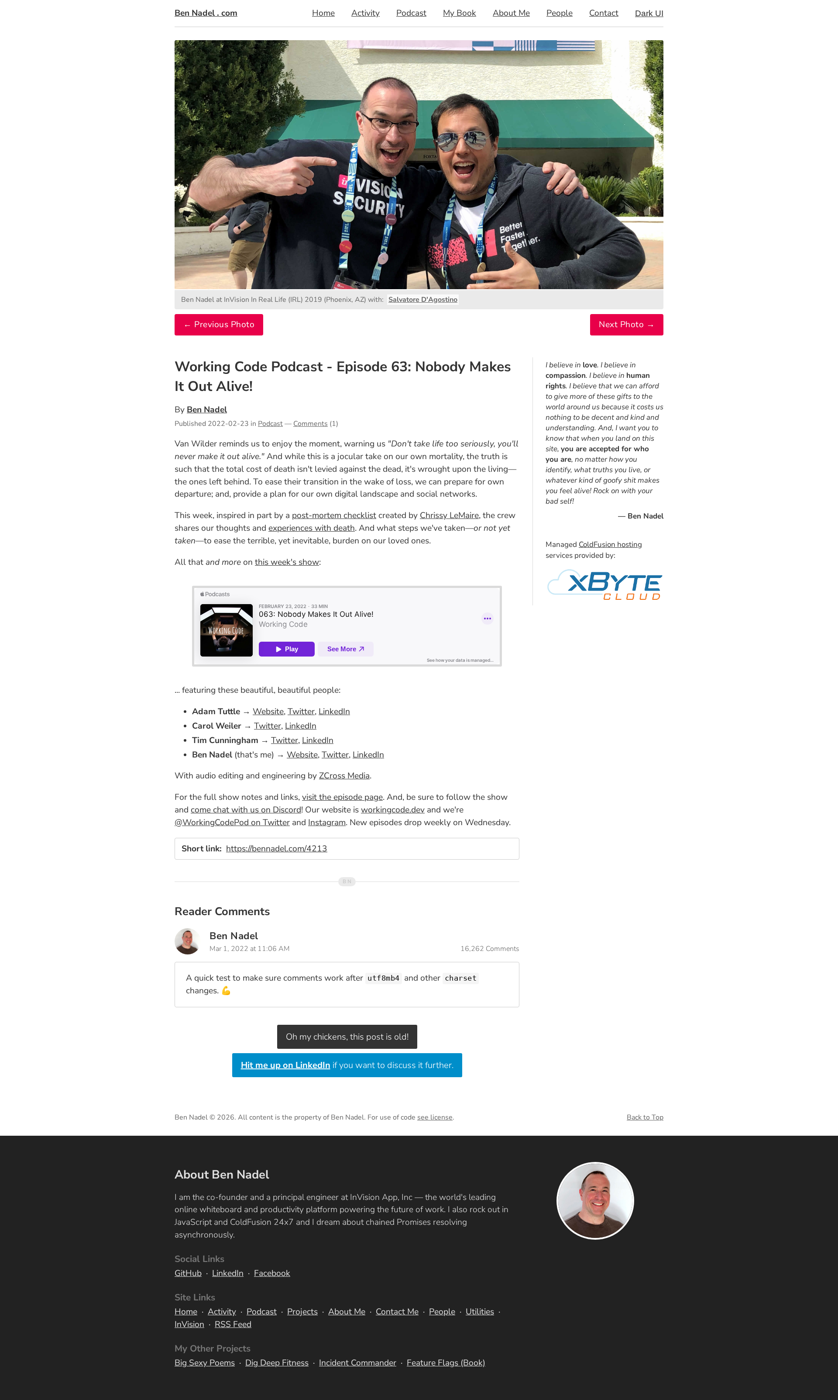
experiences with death (311, 528)
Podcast (411, 13)
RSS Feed (233, 1324)
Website (268, 711)
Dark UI (649, 13)
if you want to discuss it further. (347, 1065)
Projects (302, 1311)
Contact (603, 13)
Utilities (480, 1311)
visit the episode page (342, 797)
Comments (310, 424)
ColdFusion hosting (610, 544)
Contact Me (397, 1311)
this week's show (287, 562)
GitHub (188, 1273)
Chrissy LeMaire (449, 515)
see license (435, 1117)
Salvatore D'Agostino (422, 299)
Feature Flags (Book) (446, 1363)
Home (323, 13)
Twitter (301, 711)
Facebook (272, 1273)
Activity (365, 13)
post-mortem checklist (334, 515)
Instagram (327, 822)
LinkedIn (334, 711)
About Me (511, 13)
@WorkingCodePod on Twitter (232, 822)
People (559, 13)
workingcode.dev (393, 810)
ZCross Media (344, 775)
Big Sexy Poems (205, 1363)
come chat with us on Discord (246, 810)
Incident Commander (357, 1363)
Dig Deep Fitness (277, 1363)
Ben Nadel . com (206, 13)
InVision (189, 1324)
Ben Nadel (207, 409)
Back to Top (645, 1117)
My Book (459, 13)
